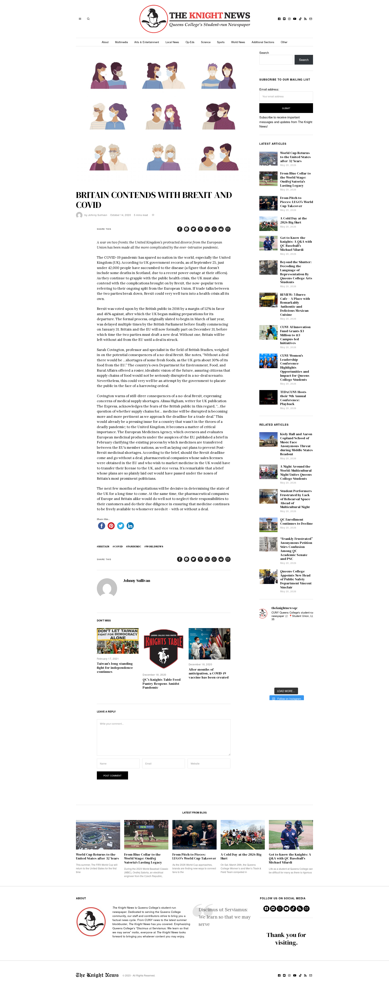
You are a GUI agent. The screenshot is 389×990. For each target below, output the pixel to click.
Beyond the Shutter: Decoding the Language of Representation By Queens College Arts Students (296, 272)
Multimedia (121, 42)
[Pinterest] (200, 229)
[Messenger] (186, 229)
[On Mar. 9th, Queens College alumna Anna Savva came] (266, 667)
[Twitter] (284, 18)
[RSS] (305, 18)
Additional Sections (263, 42)
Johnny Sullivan (97, 215)
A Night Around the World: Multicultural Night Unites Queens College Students (296, 472)
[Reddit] (221, 229)
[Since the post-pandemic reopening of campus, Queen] (266, 679)
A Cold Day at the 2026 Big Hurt (293, 220)
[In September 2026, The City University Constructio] (306, 667)
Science (206, 42)
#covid (118, 546)
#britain (103, 546)
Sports (221, 42)
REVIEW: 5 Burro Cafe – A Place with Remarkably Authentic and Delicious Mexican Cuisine (295, 304)
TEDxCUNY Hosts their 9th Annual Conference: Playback (293, 398)
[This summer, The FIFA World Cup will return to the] (266, 631)
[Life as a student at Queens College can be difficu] (286, 667)
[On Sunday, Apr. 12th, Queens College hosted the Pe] (286, 679)
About (105, 42)
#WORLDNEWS (153, 546)
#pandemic (133, 546)
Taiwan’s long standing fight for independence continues (115, 667)
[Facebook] (279, 18)
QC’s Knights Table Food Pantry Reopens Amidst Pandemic (162, 683)
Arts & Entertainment (146, 42)
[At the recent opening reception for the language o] (306, 655)
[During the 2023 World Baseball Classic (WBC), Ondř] (306, 631)
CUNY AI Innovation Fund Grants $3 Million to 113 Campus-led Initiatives (295, 335)
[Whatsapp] (214, 229)
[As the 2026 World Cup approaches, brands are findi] (286, 631)
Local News (172, 42)
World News (238, 42)
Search (264, 52)
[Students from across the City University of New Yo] (286, 655)
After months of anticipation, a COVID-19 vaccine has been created (209, 673)
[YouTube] (294, 18)
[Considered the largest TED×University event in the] (266, 655)
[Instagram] (289, 18)
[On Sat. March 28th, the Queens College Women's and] (286, 643)
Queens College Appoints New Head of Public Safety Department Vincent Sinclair (296, 579)
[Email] (310, 18)
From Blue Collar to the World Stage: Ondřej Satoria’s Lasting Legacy (295, 179)
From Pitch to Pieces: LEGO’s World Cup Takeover (296, 202)
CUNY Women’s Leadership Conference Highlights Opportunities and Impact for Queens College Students (294, 367)
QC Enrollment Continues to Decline (296, 521)
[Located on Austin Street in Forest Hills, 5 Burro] (266, 643)
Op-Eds (190, 42)
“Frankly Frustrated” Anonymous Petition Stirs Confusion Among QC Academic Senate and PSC (296, 548)
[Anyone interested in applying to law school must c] (306, 679)
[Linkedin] (207, 229)
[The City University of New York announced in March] (306, 643)
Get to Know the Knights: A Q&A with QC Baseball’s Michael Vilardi (296, 243)
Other (284, 42)
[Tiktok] (300, 18)
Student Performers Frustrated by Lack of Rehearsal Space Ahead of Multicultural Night (296, 499)
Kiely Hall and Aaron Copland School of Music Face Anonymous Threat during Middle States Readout (296, 444)
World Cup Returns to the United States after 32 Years (295, 157)
